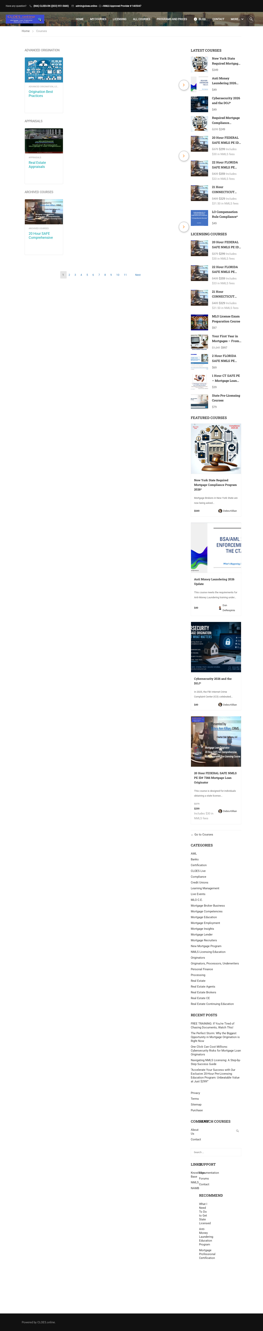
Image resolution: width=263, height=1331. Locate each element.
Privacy (195, 1093)
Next (138, 274)
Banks (195, 859)
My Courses (98, 19)
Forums (204, 1178)
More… (235, 19)
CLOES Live (198, 871)
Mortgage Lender (202, 934)
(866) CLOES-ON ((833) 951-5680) (51, 6)
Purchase (197, 1110)
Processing (198, 975)
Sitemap (196, 1104)
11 (125, 274)
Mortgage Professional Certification (203, 1254)
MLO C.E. (197, 900)
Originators (198, 957)
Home (80, 19)
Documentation (209, 1173)
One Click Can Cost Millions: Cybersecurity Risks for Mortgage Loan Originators (216, 1050)
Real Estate (198, 981)
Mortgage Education (204, 917)
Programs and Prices (172, 19)
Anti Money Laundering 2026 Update (224, 83)
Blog (202, 19)
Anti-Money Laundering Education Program (203, 1236)
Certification (199, 865)
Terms (195, 1098)
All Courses (141, 19)
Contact (218, 19)
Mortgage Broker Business (208, 905)
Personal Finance (202, 969)
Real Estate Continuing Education (212, 1004)
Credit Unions (199, 882)
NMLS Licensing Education (208, 952)
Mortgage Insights (202, 929)
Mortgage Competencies (207, 911)
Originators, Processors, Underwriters (215, 963)
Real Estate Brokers (203, 992)
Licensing (119, 19)
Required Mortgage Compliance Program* (226, 123)
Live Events (198, 894)
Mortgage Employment (205, 923)
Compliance (198, 876)
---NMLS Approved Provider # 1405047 (121, 6)
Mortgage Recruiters (204, 940)
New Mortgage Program (206, 946)
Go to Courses (203, 834)
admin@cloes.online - (87, 6)
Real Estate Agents (203, 986)
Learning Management (205, 888)
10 (118, 274)
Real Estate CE (200, 998)
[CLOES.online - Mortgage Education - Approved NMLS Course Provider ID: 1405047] (25, 19)
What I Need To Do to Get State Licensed (203, 1213)
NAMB (195, 1188)
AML (194, 853)
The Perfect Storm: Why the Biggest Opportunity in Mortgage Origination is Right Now (215, 1037)
